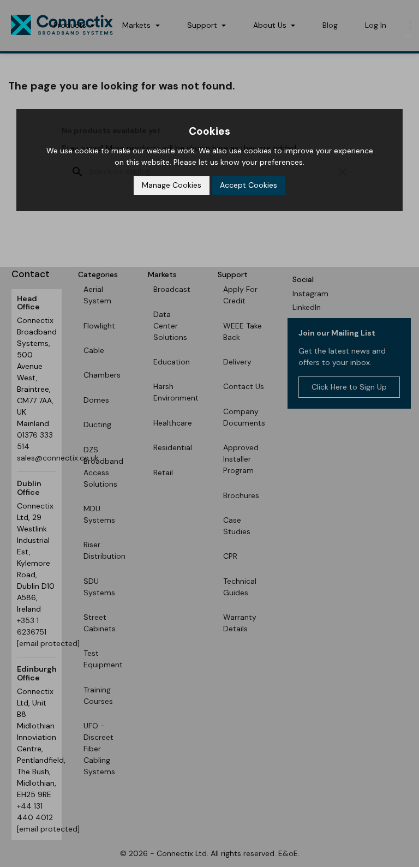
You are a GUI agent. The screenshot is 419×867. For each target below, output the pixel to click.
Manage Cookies (171, 185)
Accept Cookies (248, 185)
